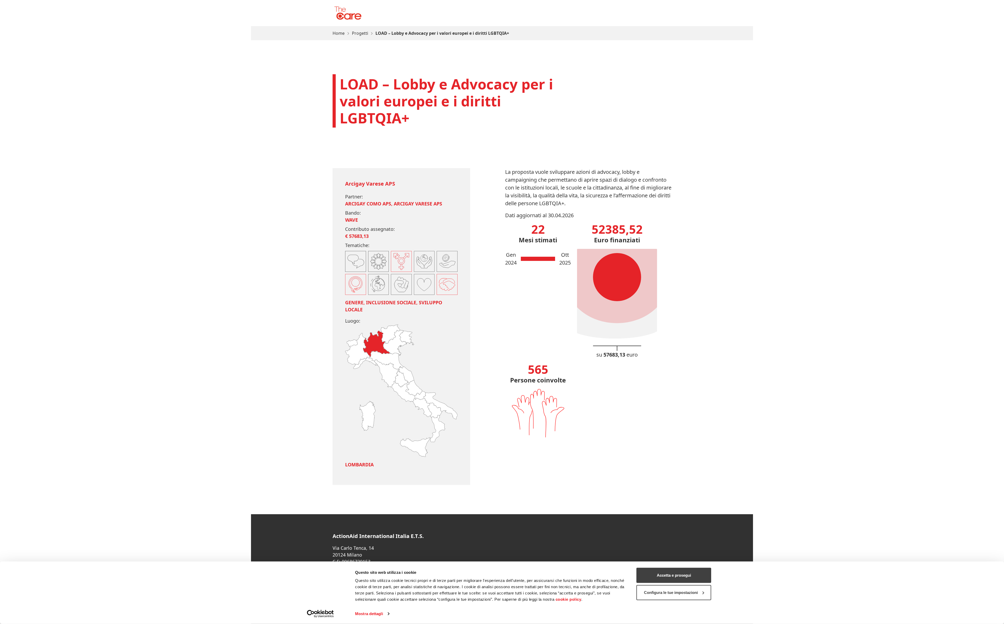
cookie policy (568, 599)
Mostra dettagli (369, 613)
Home (339, 33)
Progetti (360, 33)
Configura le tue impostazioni (671, 592)
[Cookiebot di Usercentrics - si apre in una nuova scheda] (320, 614)
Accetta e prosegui (674, 575)
